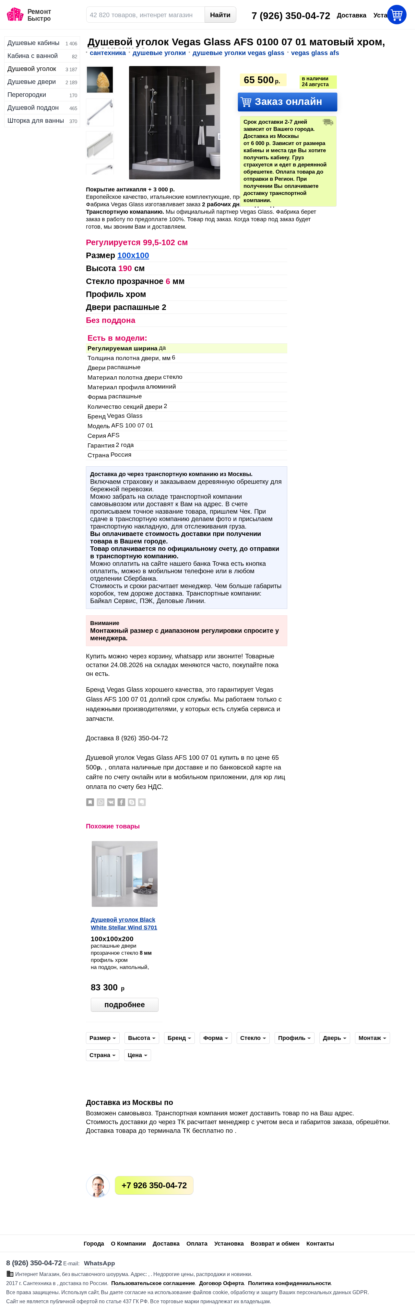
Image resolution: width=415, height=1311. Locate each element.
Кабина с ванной (32, 55)
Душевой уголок (31, 68)
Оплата (197, 1243)
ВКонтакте (111, 802)
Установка (229, 1243)
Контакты (320, 1243)
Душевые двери (31, 81)
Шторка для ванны (35, 120)
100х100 (133, 255)
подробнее (124, 1004)
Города (94, 1243)
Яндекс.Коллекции (90, 802)
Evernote (142, 802)
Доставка (166, 1243)
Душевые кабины (33, 42)
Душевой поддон (33, 107)
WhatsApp (100, 802)
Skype (131, 802)
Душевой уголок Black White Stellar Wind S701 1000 (124, 924)
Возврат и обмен (275, 1243)
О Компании (128, 1243)
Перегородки (26, 94)
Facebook (121, 802)
